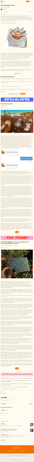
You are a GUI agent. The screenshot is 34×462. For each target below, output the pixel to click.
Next (30, 403)
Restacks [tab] (6, 410)
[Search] (32, 421)
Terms (19, 455)
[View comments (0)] (5, 12)
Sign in (31, 1)
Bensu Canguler (5, 247)
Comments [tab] (2, 410)
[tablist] (4, 410)
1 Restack (10, 397)
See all (2, 440)
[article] (17, 425)
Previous (4, 403)
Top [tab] (1, 421)
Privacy (16, 455)
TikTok (2, 384)
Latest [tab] (4, 421)
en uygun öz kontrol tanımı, (9, 340)
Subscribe (27, 1)
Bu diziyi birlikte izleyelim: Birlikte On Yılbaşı (9, 429)
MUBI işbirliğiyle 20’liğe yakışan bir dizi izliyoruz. (8, 430)
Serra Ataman (24, 89)
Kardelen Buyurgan (6, 107)
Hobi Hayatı (3, 423)
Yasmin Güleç (6, 431)
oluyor (32, 200)
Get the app (21, 457)
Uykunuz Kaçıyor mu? (5, 434)
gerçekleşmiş (3, 172)
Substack (12, 460)
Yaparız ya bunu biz (4, 424)
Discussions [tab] (7, 421)
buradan (21, 383)
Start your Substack (15, 457)
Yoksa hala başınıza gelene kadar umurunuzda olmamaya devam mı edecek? (12, 435)
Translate (3, 3)
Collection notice (22, 455)
